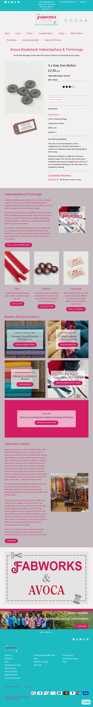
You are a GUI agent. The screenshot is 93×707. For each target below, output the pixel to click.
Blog (35, 659)
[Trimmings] (76, 268)
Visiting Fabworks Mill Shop (44, 655)
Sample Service (10, 668)
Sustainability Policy (70, 659)
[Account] (80, 20)
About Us (8, 655)
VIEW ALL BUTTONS (46, 306)
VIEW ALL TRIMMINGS (75, 309)
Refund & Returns (11, 675)
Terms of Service (11, 672)
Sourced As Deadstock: (57, 139)
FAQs (7, 662)
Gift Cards (37, 665)
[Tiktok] (15, 2)
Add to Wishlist (56, 99)
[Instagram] (9, 2)
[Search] (75, 20)
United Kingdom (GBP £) (67, 2)
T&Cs (65, 662)
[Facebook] (6, 2)
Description (52, 109)
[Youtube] (12, 2)
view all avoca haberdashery (18, 245)
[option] (24, 87)
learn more (11, 541)
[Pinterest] (19, 2)
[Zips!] (17, 268)
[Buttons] (46, 268)
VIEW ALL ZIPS (17, 304)
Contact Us (9, 659)
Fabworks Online (23, 697)
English (82, 2)
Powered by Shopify (12, 699)
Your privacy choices (12, 678)
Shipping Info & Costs (13, 665)
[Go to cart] (86, 20)
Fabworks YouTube (41, 662)
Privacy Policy (68, 655)
